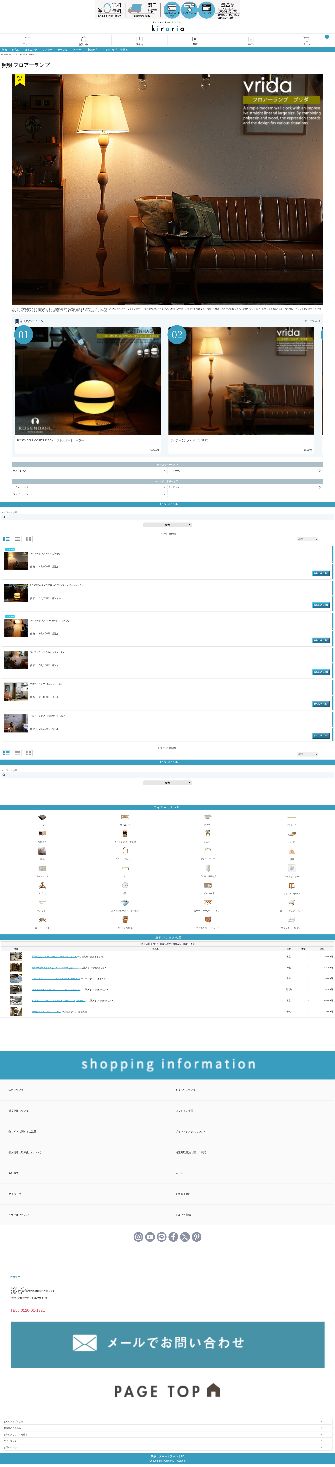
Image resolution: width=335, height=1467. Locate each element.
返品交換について (19, 1110)
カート (306, 44)
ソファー (47, 49)
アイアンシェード (177, 487)
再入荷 (16, 49)
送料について (16, 1089)
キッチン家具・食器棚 (115, 49)
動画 (195, 44)
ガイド (251, 44)
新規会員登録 (183, 1194)
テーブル (62, 49)
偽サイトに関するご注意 (22, 1131)
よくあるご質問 (184, 1110)
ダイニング (31, 49)
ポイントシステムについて (191, 1131)
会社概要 (14, 1173)
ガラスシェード (20, 487)
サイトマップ (10, 1441)
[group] (91, 390)
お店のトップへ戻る (13, 1421)
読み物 (139, 44)
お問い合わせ (10, 1447)
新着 (4, 49)
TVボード (78, 49)
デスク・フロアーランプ (17, 54)
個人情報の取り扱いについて (25, 1152)
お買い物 (83, 44)
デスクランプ (19, 470)
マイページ (15, 1194)
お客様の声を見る (12, 1428)
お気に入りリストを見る (15, 1434)
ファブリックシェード (24, 494)
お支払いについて (186, 1089)
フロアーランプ (175, 470)
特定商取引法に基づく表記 (191, 1152)
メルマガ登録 (183, 1214)
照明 (6, 54)
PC (182, 1456)
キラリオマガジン (19, 1214)
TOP (2, 54)
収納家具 (93, 49)
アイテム (27, 44)
